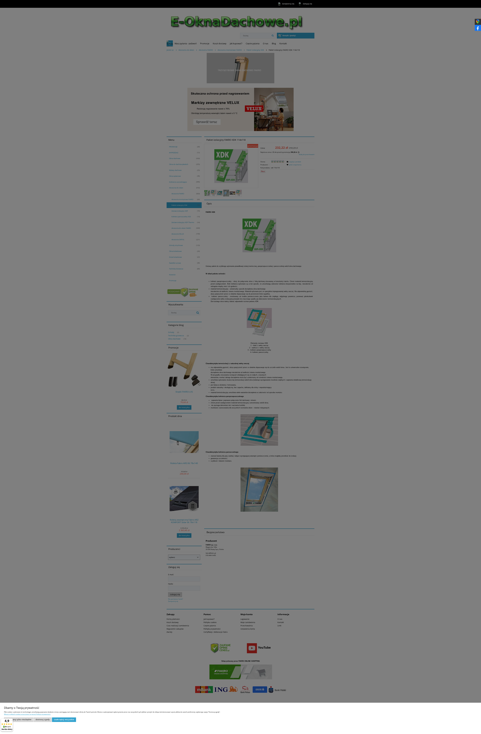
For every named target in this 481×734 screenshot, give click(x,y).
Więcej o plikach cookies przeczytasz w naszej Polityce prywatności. (27, 714)
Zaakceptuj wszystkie (64, 719)
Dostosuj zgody (43, 719)
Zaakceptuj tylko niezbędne (18, 719)
